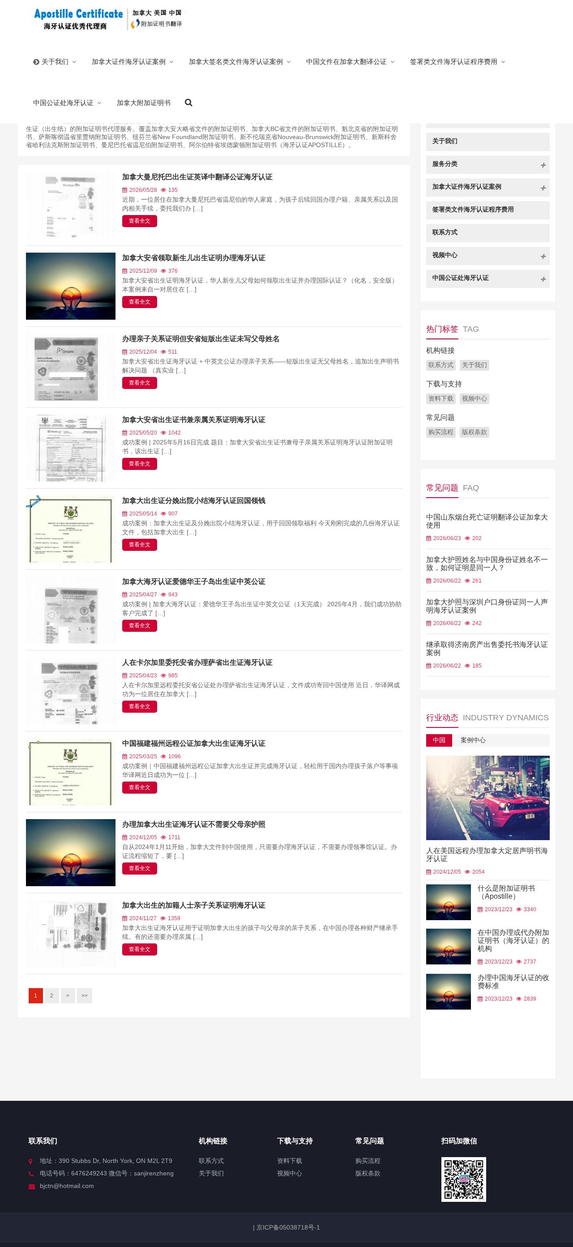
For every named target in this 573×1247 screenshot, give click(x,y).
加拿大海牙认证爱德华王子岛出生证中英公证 (193, 581)
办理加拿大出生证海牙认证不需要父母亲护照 (193, 824)
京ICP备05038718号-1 (287, 1227)
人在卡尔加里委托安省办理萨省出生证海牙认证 (197, 662)
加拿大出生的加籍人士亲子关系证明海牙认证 (193, 905)
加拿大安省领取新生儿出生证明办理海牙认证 (193, 258)
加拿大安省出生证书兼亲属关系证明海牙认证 (193, 419)
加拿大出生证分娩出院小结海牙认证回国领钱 (193, 500)
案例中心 (473, 740)
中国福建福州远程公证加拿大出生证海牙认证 (193, 743)
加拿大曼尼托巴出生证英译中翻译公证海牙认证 (197, 177)
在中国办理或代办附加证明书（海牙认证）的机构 (513, 940)
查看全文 (139, 221)
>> (84, 996)
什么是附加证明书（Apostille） (506, 892)
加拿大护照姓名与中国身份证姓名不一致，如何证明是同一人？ (487, 563)
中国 (439, 740)
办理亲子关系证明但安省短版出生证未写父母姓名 (201, 338)
